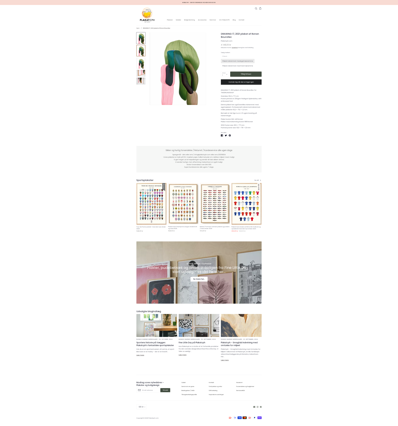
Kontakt (241, 20)
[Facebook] (253, 407)
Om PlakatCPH (224, 20)
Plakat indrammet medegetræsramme (237, 61)
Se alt (256, 180)
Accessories (202, 20)
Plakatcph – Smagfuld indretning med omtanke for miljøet (239, 344)
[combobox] (225, 74)
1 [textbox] (222, 75)
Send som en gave (187, 386)
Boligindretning (189, 20)
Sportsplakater (144, 180)
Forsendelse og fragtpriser (245, 386)
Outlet (183, 382)
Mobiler (178, 20)
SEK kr (141, 407)
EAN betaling (213, 390)
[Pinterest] (260, 407)
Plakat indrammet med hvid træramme (237, 66)
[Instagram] (256, 407)
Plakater (170, 20)
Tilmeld (165, 390)
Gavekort (239, 382)
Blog (234, 20)
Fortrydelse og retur (215, 386)
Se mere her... (199, 279)
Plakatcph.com (226, 41)
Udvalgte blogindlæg (148, 311)
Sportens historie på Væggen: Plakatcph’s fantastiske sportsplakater (155, 344)
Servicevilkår (240, 390)
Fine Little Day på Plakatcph (192, 342)
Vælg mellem (225, 53)
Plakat (224, 56)
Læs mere (140, 355)
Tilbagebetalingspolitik (189, 395)
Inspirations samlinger (216, 395)
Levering (235, 48)
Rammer (213, 20)
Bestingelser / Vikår (188, 390)
